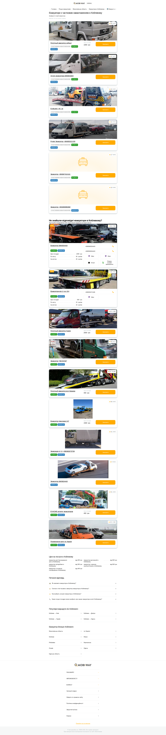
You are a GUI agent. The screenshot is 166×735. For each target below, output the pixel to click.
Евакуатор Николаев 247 (59, 421)
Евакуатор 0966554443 (59, 246)
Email (93, 262)
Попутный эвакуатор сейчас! (61, 43)
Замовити (106, 44)
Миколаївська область (80, 9)
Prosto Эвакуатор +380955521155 (62, 141)
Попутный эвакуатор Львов (60, 331)
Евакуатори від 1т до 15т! (59, 291)
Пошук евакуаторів (65, 9)
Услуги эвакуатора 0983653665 (61, 76)
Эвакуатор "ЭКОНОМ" (58, 361)
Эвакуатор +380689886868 (60, 207)
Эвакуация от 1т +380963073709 (62, 451)
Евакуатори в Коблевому (96, 9)
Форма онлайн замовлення (109, 262)
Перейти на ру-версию (83, 723)
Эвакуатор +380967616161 (60, 174)
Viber (92, 256)
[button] (115, 31)
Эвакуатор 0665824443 (59, 481)
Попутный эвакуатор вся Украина (62, 391)
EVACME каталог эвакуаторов (61, 511)
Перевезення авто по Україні (61, 542)
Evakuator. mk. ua (56, 109)
